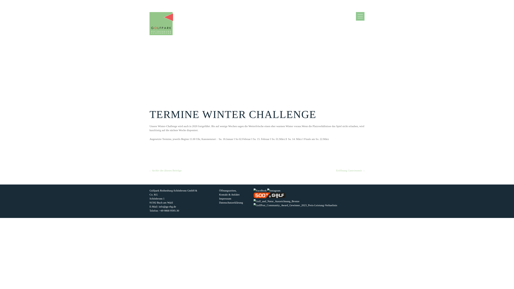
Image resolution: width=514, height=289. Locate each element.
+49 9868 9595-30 (169, 210)
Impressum (225, 198)
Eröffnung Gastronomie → (350, 170)
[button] (360, 19)
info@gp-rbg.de (167, 206)
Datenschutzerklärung (231, 202)
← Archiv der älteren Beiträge (165, 170)
